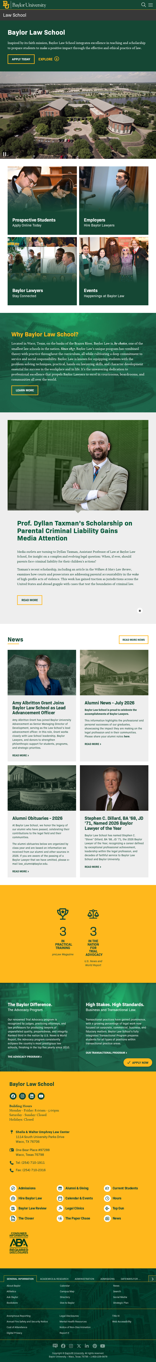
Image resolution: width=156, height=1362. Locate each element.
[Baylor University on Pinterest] (94, 1347)
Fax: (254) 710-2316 (31, 1170)
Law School (14, 15)
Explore (45, 59)
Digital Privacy (14, 1332)
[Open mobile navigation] (151, 5)
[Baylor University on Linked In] (86, 1347)
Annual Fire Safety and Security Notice (27, 1321)
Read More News (134, 639)
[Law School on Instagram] (22, 1096)
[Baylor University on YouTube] (101, 1347)
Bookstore (12, 1302)
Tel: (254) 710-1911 (30, 1162)
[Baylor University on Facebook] (62, 1347)
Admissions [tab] (107, 1278)
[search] (141, 5)
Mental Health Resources (73, 1321)
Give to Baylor (67, 1302)
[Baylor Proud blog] (54, 1347)
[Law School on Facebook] (13, 1096)
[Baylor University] (24, 4)
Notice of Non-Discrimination (75, 1327)
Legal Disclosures (69, 1315)
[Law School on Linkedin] (32, 1096)
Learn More (25, 390)
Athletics (11, 1291)
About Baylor (14, 1285)
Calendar (65, 1285)
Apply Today (21, 59)
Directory (65, 1297)
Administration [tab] (84, 1278)
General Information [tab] (20, 1278)
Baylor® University (74, 1353)
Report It (64, 1332)
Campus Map (67, 1291)
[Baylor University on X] (78, 1347)
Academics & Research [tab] (54, 1278)
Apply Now (139, 1062)
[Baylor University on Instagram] (70, 1347)
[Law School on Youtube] (41, 1096)
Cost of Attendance (17, 1327)
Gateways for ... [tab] (131, 1278)
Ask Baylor (12, 1297)
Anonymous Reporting (19, 1315)
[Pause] (5, 154)
